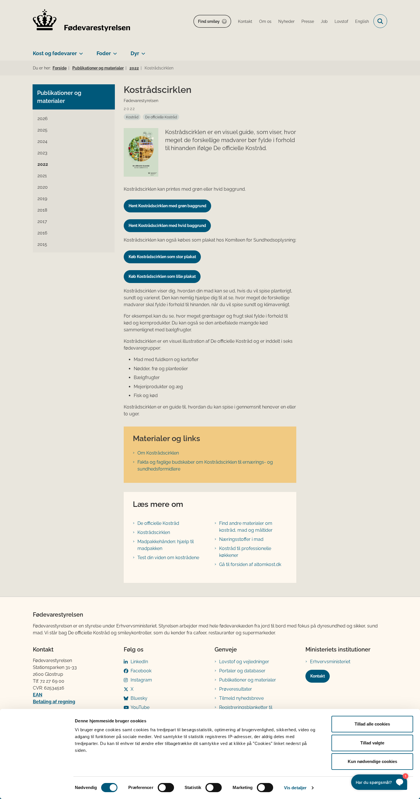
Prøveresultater (235, 689)
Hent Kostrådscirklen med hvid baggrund (167, 225)
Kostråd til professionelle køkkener (245, 552)
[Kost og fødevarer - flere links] (80, 51)
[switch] (166, 787)
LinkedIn (139, 661)
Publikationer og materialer (247, 680)
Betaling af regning (54, 701)
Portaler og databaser (242, 671)
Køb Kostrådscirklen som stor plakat (162, 256)
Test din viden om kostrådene (168, 557)
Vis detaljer (295, 787)
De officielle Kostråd (158, 523)
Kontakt (317, 676)
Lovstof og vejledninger (244, 661)
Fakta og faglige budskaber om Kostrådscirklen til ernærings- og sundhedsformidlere (205, 465)
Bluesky (139, 698)
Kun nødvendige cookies (372, 761)
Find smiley (209, 21)
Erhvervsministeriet (330, 661)
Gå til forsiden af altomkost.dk (250, 564)
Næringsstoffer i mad (241, 539)
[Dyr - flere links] (142, 51)
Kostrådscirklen (153, 532)
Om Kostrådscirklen (158, 453)
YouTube (140, 707)
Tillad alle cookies (372, 724)
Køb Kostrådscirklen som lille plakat (162, 276)
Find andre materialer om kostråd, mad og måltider (246, 527)
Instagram (141, 680)
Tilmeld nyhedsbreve (241, 698)
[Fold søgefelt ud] (380, 21)
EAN (37, 695)
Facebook (141, 671)
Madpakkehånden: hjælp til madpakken (165, 545)
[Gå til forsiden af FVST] (81, 21)
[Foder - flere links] (114, 51)
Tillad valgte (372, 742)
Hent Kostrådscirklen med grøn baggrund (167, 206)
